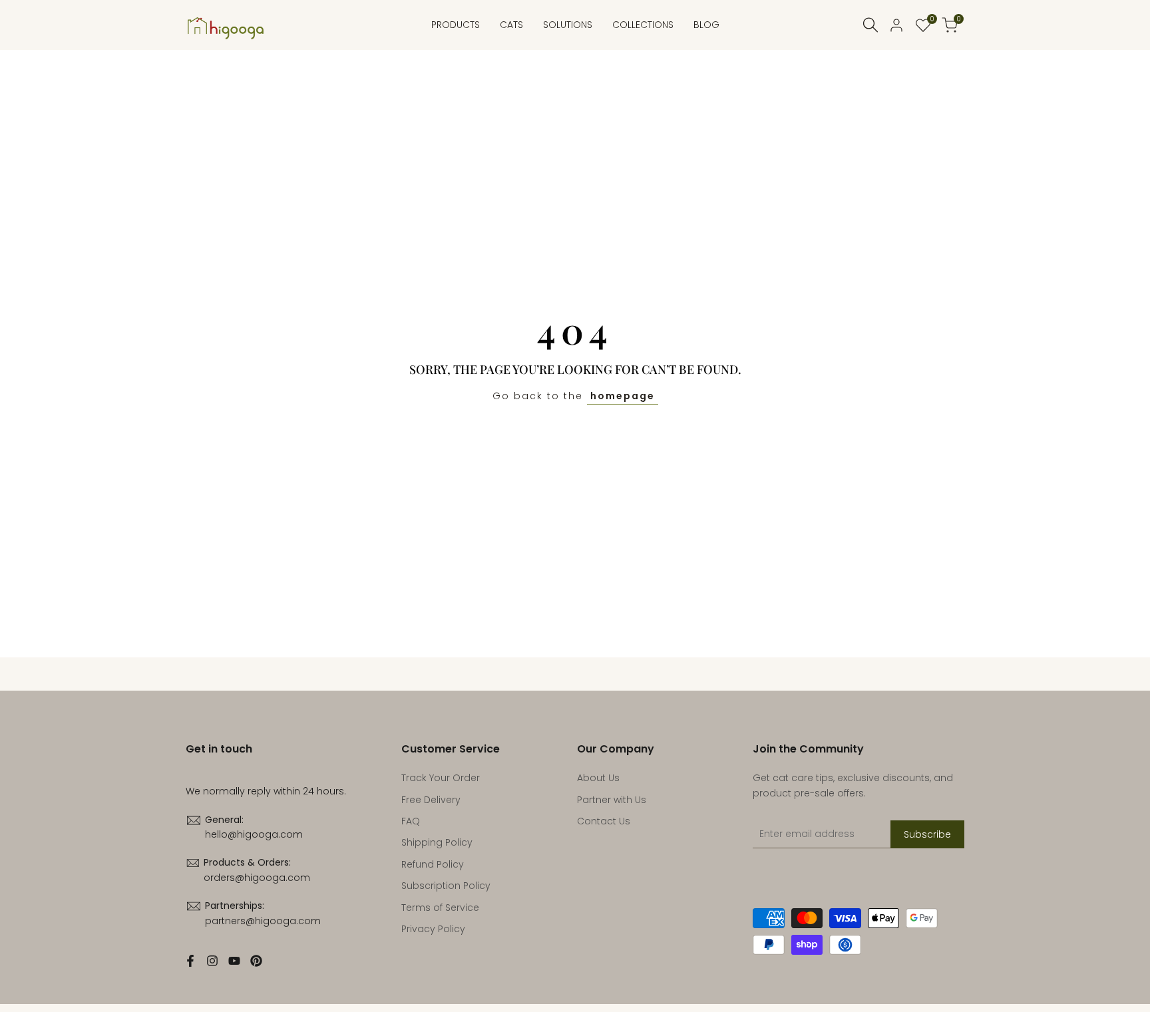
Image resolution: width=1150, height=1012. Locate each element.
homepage (622, 396)
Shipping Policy (437, 842)
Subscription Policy (445, 885)
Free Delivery (431, 799)
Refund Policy (432, 864)
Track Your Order (440, 777)
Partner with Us (611, 799)
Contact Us (603, 821)
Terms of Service (440, 907)
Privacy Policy (433, 928)
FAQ (410, 821)
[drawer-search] (870, 25)
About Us (598, 777)
